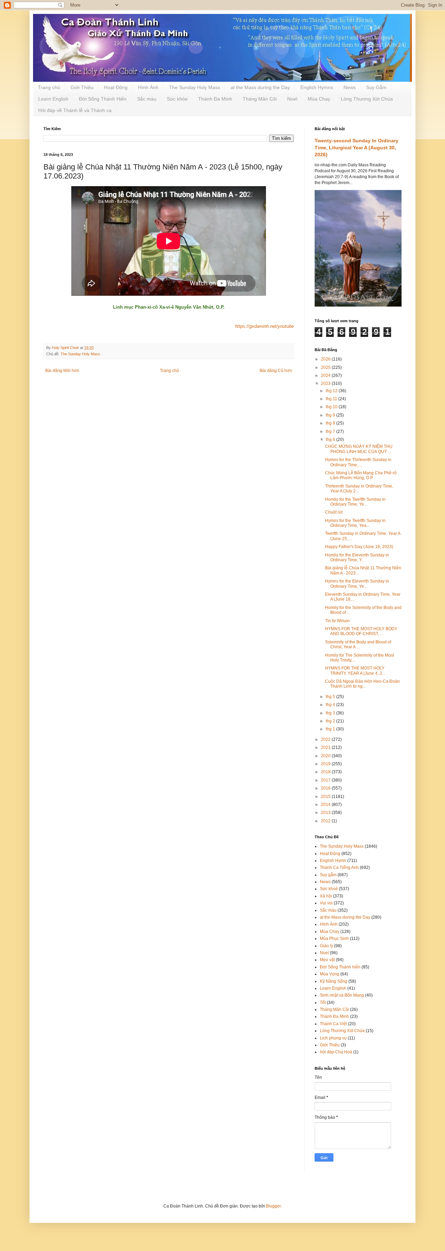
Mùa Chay (319, 99)
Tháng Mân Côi (260, 99)
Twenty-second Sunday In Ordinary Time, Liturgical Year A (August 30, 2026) (356, 147)
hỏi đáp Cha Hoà (336, 1052)
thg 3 (331, 713)
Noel (292, 99)
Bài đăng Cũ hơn (276, 370)
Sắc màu (146, 99)
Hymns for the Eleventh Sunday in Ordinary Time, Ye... (357, 583)
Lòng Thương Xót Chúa (367, 99)
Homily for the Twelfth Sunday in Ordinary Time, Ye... (355, 502)
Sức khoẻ (329, 888)
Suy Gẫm (376, 87)
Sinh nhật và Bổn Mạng (342, 995)
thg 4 (331, 704)
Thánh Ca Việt (333, 1023)
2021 (326, 747)
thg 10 (332, 406)
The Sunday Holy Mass (194, 87)
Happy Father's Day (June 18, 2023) (359, 546)
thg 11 (332, 398)
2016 (326, 788)
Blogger (273, 1206)
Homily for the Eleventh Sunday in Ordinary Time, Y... (357, 557)
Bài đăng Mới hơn (62, 370)
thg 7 (331, 431)
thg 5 (331, 696)
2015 (326, 796)
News (349, 87)
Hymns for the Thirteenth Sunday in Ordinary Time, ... (358, 462)
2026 (326, 359)
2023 (326, 383)
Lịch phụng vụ (333, 1038)
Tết (323, 1002)
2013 (326, 812)
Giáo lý (326, 945)
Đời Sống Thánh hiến (340, 967)
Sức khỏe (177, 99)
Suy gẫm (328, 874)
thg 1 (331, 729)
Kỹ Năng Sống (333, 981)
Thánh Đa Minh (215, 99)
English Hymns (316, 87)
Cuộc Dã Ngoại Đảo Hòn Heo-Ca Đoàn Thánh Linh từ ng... (362, 684)
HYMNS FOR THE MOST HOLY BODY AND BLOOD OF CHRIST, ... (361, 631)
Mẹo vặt (327, 959)
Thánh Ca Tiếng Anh (339, 867)
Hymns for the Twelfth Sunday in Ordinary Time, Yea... (355, 523)
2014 (326, 804)
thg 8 (331, 423)
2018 (326, 771)
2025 (326, 367)
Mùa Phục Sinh (334, 938)
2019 (326, 763)
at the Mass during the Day (260, 87)
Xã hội (326, 896)
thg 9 (331, 415)
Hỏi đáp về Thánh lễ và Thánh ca (75, 110)
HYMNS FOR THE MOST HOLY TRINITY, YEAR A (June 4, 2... (355, 670)
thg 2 (331, 721)
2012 (326, 820)
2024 (326, 375)
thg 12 (332, 390)
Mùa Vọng (329, 974)
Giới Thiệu (82, 87)
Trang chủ (49, 87)
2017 (326, 780)
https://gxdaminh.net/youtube (264, 326)
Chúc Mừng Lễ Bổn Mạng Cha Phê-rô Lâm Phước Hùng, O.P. (361, 475)
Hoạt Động (116, 87)
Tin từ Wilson (337, 620)
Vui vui (326, 903)
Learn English (53, 99)
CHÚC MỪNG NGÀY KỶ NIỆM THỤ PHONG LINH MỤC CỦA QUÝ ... (359, 449)
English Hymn (333, 860)
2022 (326, 739)
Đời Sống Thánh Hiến (103, 99)
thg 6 (331, 439)
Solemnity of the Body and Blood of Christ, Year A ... (358, 644)
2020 (326, 755)
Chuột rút (333, 512)
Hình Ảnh (148, 87)
